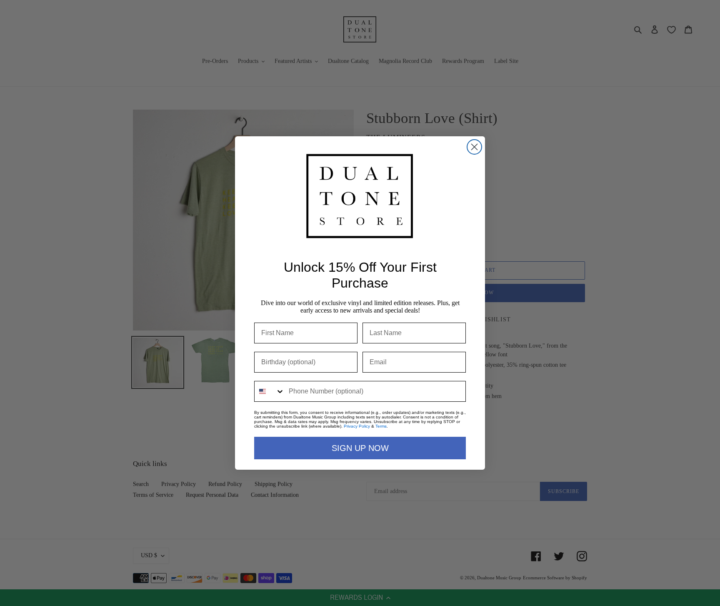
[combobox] (270, 391)
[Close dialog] (474, 147)
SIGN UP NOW (360, 448)
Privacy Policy (357, 426)
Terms (381, 426)
